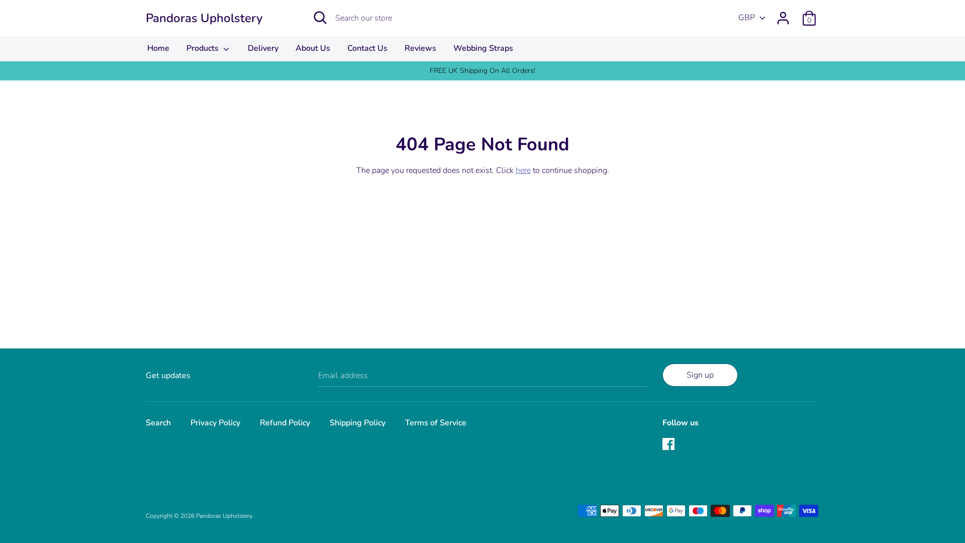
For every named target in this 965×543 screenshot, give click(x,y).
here (523, 170)
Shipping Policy (357, 422)
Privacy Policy (215, 422)
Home (158, 48)
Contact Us (367, 48)
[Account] (783, 14)
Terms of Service (435, 422)
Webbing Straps (483, 48)
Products (203, 48)
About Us (313, 48)
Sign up (700, 375)
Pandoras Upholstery (204, 18)
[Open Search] (320, 18)
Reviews (420, 48)
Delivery (263, 48)
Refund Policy (285, 422)
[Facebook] (669, 444)
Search (158, 422)
